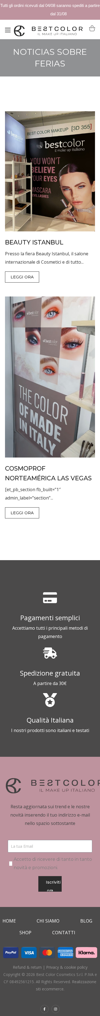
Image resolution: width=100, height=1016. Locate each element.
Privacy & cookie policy (67, 967)
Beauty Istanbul (34, 242)
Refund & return (27, 967)
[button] (90, 29)
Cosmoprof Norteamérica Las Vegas (48, 473)
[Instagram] (55, 1009)
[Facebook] (44, 1009)
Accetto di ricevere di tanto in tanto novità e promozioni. (53, 863)
